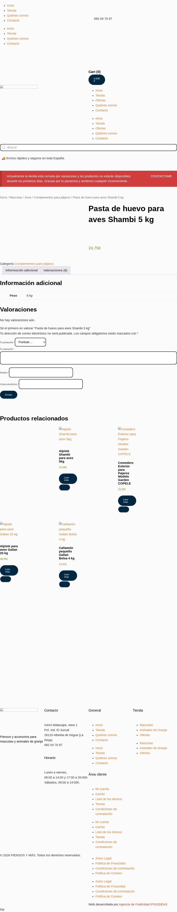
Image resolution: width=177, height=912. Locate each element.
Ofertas (100, 100)
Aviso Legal (103, 858)
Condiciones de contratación (115, 868)
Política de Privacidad (110, 863)
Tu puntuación (7, 342)
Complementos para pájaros (52, 197)
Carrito (100, 794)
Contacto (13, 20)
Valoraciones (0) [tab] (55, 270)
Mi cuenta (102, 789)
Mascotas (16, 197)
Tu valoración (7, 349)
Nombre (4, 373)
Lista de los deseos (108, 799)
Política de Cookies (108, 873)
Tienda (11, 10)
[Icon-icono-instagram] (102, 30)
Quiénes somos (18, 15)
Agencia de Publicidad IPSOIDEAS (143, 904)
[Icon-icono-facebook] (92, 30)
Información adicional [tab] (22, 270)
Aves (28, 197)
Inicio (10, 5)
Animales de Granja (153, 730)
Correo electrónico (9, 384)
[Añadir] (64, 487)
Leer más (66, 478)
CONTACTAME (161, 176)
